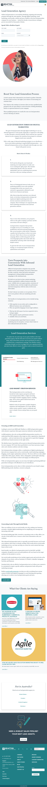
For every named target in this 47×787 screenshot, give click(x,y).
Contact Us (43, 1)
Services (34, 762)
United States (22, 694)
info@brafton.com (7, 758)
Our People (20, 767)
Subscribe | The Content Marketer (28, 1)
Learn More (4, 626)
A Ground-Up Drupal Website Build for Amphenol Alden (33, 613)
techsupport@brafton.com (8, 762)
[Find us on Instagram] (19, 749)
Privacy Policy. (41, 45)
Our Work (20, 757)
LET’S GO (23, 739)
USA (3, 771)
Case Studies (21, 762)
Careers (19, 755)
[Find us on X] (23, 749)
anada (23, 698)
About (19, 759)
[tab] (9, 358)
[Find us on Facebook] (27, 749)
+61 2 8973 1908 (6, 756)
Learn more (13, 416)
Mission (34, 755)
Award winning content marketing (37, 758)
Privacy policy (5, 768)
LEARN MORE (6, 580)
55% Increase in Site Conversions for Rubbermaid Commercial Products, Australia (11, 614)
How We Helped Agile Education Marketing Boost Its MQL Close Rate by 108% (23, 663)
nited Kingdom (22, 702)
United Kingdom (6, 778)
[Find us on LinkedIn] (31, 749)
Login (37, 1)
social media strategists (12, 571)
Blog (18, 764)
